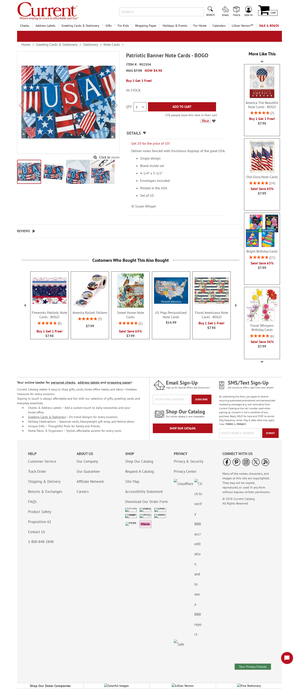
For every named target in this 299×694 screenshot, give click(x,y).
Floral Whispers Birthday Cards (262, 327)
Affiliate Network (90, 481)
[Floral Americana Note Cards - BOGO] (211, 307)
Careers (83, 491)
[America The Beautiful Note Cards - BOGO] (262, 98)
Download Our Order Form (146, 501)
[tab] (175, 133)
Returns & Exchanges (45, 491)
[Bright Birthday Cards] (262, 246)
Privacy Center (185, 471)
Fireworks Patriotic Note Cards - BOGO (49, 314)
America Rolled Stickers (89, 312)
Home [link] (25, 44)
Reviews (23, 231)
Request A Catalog (139, 471)
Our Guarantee (88, 471)
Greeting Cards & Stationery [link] (56, 44)
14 (272, 183)
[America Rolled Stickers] (90, 307)
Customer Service (42, 461)
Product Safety (39, 511)
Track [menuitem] (236, 14)
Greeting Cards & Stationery (47, 417)
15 (272, 257)
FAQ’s (32, 501)
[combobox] (161, 11)
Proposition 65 (39, 521)
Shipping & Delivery (44, 481)
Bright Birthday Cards (262, 251)
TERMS (229, 424)
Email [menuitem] (225, 14)
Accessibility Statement (144, 491)
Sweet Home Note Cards (130, 314)
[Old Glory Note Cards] (262, 172)
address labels (89, 382)
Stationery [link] (90, 44)
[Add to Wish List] (214, 122)
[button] (21, 105)
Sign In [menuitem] (248, 14)
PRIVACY (241, 424)
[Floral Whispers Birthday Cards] (262, 320)
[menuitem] (24, 26)
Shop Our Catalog (183, 428)
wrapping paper (119, 382)
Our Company (87, 461)
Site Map (132, 481)
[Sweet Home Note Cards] (130, 307)
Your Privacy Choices (253, 667)
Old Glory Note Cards (262, 177)
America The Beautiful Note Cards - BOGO (262, 105)
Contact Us (36, 531)
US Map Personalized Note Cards (171, 314)
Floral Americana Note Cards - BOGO (211, 314)
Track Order (37, 471)
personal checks (63, 382)
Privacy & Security (188, 461)
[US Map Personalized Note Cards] (171, 307)
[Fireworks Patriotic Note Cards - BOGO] (49, 307)
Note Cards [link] (112, 44)
